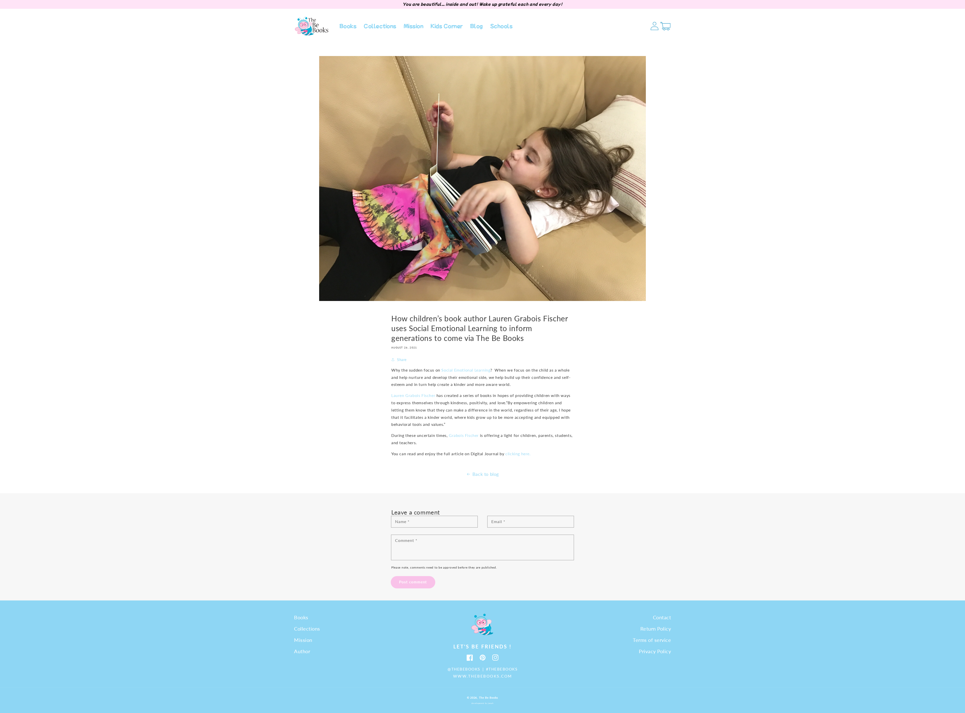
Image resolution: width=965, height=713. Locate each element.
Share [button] (402, 360)
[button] (348, 26)
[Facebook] (469, 657)
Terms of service (652, 640)
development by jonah (482, 703)
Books (301, 617)
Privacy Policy (655, 651)
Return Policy (655, 629)
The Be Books (488, 697)
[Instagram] (495, 657)
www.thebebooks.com (482, 676)
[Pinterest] (482, 657)
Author (302, 651)
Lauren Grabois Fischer (413, 395)
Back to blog (485, 474)
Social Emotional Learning (465, 370)
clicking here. (517, 453)
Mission (303, 640)
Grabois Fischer (464, 435)
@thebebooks (464, 669)
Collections (307, 629)
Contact (662, 617)
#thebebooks (502, 669)
